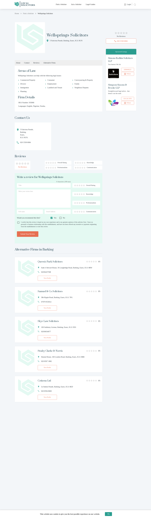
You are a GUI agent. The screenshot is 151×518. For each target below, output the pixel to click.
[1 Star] (75, 185)
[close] (134, 4)
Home (17, 13)
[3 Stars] (79, 185)
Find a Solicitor (61, 4)
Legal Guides (90, 4)
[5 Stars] (84, 185)
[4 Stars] (82, 185)
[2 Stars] (77, 185)
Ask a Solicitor (76, 4)
